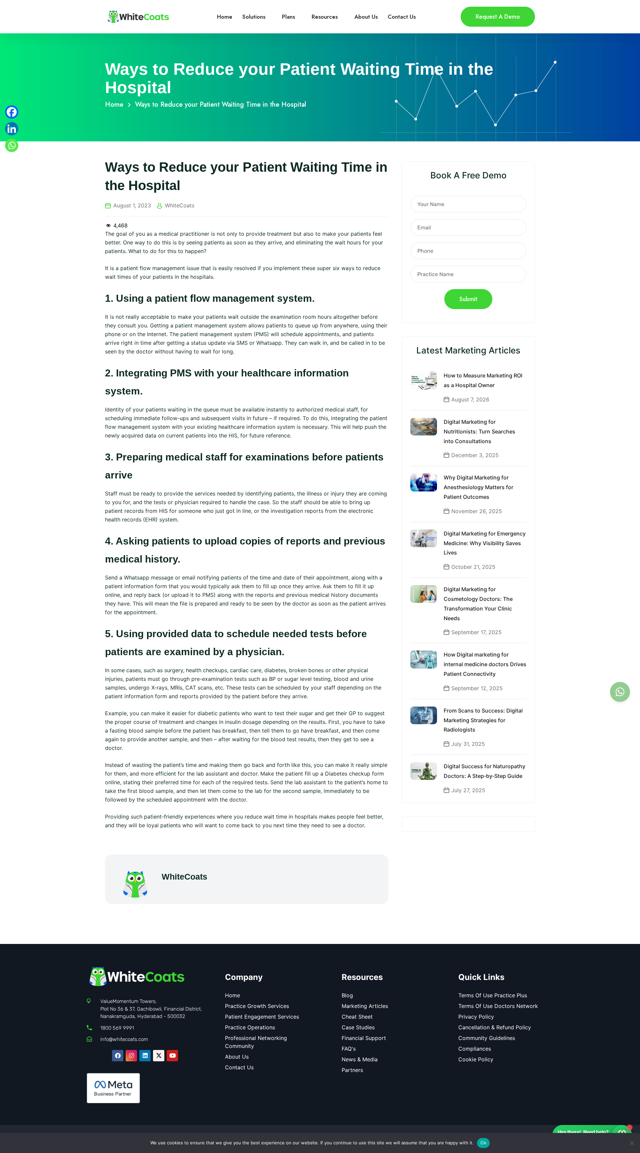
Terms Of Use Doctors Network (498, 1006)
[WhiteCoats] (138, 16)
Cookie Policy (475, 1059)
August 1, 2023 (132, 205)
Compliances (474, 1048)
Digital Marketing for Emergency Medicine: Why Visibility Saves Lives (485, 543)
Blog (347, 995)
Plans (288, 17)
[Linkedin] (11, 128)
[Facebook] (11, 112)
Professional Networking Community (256, 1042)
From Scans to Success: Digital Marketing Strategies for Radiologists (483, 720)
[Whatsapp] (11, 145)
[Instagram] (131, 1055)
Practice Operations (250, 1027)
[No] (631, 1143)
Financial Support (364, 1038)
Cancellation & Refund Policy (494, 1027)
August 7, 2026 (470, 399)
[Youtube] (172, 1055)
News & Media (360, 1059)
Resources (325, 17)
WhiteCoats (179, 205)
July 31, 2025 (468, 744)
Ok (483, 1142)
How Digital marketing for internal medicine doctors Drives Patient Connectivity (485, 664)
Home (224, 17)
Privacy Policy (476, 1016)
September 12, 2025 (477, 688)
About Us (366, 17)
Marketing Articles (365, 1006)
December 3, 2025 (475, 455)
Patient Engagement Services (262, 1016)
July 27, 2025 (468, 790)
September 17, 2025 (476, 632)
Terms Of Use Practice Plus (492, 995)
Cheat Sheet (357, 1016)
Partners (352, 1070)
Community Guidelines (486, 1038)
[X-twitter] (158, 1055)
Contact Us (402, 17)
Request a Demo (498, 16)
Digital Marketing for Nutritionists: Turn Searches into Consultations (479, 431)
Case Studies (358, 1027)
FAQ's (349, 1048)
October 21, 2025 (473, 566)
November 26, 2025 (476, 511)
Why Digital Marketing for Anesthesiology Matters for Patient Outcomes (478, 487)
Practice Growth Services (257, 1006)
